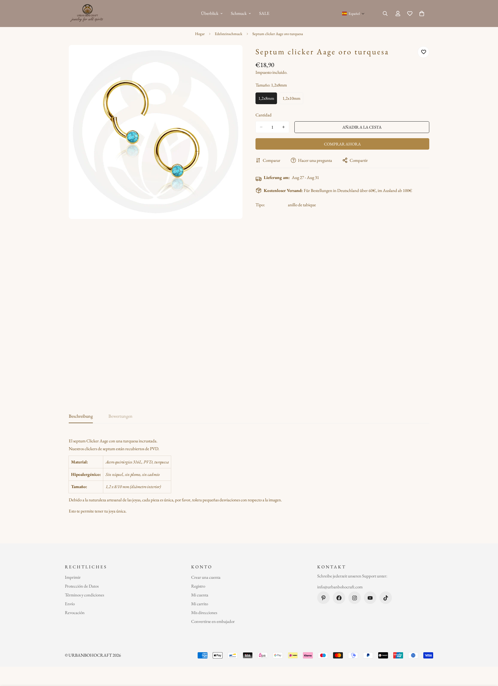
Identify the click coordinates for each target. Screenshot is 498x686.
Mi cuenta (199, 595)
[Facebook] (339, 598)
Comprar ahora (342, 144)
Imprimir (73, 577)
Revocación (75, 613)
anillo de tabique (302, 205)
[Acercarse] (238, 56)
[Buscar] (385, 13)
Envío (70, 604)
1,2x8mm (267, 99)
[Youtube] (370, 598)
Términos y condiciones (84, 595)
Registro (198, 586)
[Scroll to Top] (488, 658)
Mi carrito (199, 604)
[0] (422, 13)
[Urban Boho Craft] (87, 13)
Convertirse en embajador (213, 621)
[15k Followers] (354, 598)
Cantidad (263, 115)
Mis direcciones (204, 613)
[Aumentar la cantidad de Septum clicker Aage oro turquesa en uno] (283, 127)
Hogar (200, 33)
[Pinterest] (323, 598)
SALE (264, 13)
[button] (353, 13)
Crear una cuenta (205, 577)
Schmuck (239, 13)
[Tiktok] (385, 598)
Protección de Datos (82, 586)
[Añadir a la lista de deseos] (423, 52)
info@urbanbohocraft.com (340, 587)
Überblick (209, 13)
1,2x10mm (292, 99)
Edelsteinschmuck (228, 33)
